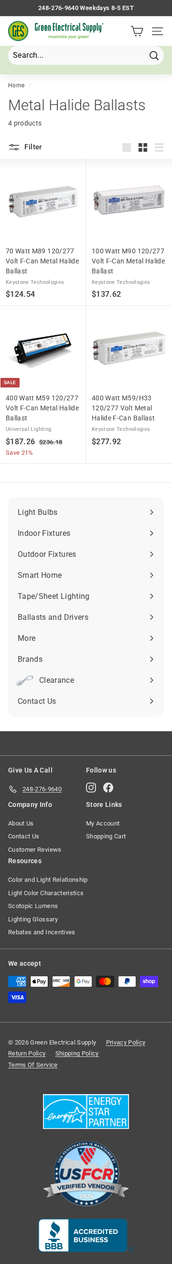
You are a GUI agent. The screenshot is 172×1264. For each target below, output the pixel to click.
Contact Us (24, 836)
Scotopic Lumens (33, 905)
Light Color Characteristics (46, 893)
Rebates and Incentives (41, 932)
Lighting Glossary (33, 919)
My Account (103, 823)
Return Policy (27, 1053)
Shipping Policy (77, 1053)
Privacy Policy (126, 1042)
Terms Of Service (33, 1064)
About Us (21, 823)
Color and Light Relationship (48, 879)
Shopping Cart (106, 836)
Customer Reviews (35, 849)
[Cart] (137, 31)
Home (16, 85)
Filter (32, 147)
